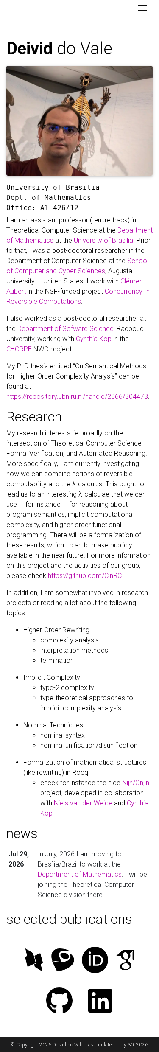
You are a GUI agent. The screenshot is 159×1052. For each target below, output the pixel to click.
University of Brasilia (103, 240)
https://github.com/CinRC (85, 576)
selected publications (69, 919)
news (22, 833)
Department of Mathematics (80, 874)
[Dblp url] (34, 961)
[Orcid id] (95, 961)
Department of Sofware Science (65, 329)
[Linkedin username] (100, 1002)
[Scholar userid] (125, 961)
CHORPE (19, 349)
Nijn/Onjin (135, 783)
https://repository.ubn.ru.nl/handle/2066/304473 (77, 397)
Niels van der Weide (83, 803)
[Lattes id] (63, 961)
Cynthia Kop (94, 339)
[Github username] (59, 1002)
